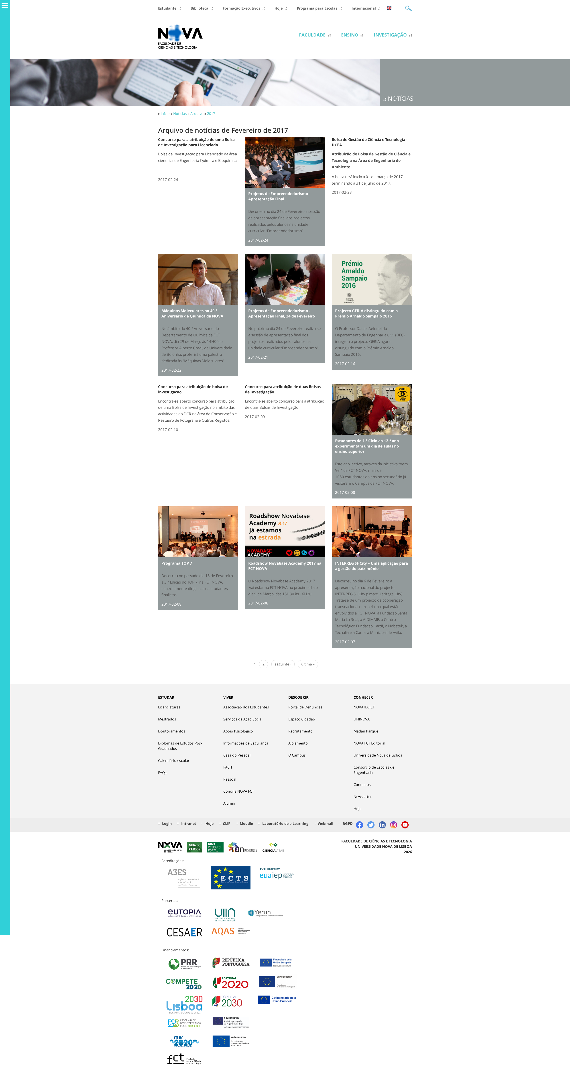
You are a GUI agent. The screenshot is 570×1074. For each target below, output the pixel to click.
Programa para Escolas (317, 8)
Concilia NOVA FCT (238, 791)
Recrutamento (300, 731)
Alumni (229, 803)
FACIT (227, 767)
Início (165, 113)
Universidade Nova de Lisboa (378, 755)
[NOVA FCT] (180, 36)
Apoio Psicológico (238, 731)
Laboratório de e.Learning (285, 823)
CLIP (226, 823)
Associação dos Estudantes (246, 707)
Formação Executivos (241, 8)
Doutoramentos (171, 731)
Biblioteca (199, 8)
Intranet (188, 823)
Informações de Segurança (245, 743)
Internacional (364, 8)
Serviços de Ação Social (242, 719)
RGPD (348, 823)
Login (167, 823)
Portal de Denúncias (305, 707)
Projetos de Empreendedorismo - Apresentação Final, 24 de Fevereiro (281, 313)
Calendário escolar (173, 760)
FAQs (162, 772)
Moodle (246, 823)
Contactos (362, 784)
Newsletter (363, 796)
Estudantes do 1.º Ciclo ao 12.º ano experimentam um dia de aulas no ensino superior (367, 446)
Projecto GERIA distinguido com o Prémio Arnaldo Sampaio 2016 (366, 313)
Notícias (180, 113)
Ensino (349, 35)
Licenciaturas (169, 707)
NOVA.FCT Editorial (369, 743)
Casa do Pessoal (236, 755)
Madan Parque (366, 731)
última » (308, 664)
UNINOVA (362, 719)
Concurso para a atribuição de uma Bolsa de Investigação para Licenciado (196, 142)
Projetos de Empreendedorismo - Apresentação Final (279, 196)
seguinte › (283, 664)
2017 (211, 113)
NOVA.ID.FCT (364, 707)
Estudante (167, 8)
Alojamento (298, 743)
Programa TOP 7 (176, 563)
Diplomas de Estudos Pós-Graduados (180, 746)
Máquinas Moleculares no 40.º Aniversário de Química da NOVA (192, 313)
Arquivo (197, 113)
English (389, 8)
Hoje (279, 8)
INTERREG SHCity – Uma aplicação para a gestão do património (371, 566)
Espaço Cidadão (301, 719)
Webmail (325, 823)
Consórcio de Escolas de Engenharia (374, 770)
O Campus (297, 755)
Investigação (390, 35)
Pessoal (229, 779)
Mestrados (167, 719)
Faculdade (312, 35)
